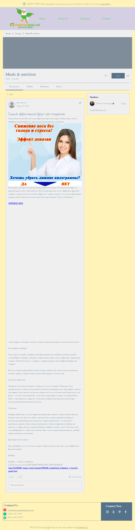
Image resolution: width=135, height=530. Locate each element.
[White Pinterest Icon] (119, 512)
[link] (14, 86)
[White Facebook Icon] (125, 512)
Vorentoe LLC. (82, 527)
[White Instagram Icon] (107, 512)
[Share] (80, 102)
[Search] (105, 75)
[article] (45, 295)
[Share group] (127, 75)
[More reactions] (19, 477)
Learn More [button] (105, 3)
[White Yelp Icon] (113, 512)
